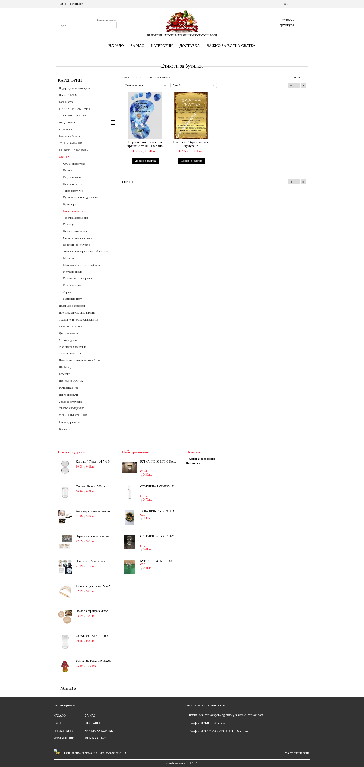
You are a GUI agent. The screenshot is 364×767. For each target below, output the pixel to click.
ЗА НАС (90, 715)
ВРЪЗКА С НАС (95, 738)
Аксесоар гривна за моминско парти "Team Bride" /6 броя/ (95, 511)
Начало (116, 45)
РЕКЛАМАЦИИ (64, 738)
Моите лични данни (297, 753)
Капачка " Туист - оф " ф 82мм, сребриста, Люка (95, 461)
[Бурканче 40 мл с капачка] (129, 567)
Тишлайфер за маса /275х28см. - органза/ (95, 586)
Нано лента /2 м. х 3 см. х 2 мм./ (95, 561)
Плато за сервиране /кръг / (93, 611)
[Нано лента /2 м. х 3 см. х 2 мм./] (65, 567)
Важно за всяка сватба (231, 45)
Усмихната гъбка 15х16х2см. (94, 660)
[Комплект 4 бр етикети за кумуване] (191, 115)
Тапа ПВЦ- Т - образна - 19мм (159, 511)
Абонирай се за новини (202, 458)
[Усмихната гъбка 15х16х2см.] (65, 666)
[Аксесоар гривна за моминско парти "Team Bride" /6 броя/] (65, 517)
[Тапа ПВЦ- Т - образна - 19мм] (129, 517)
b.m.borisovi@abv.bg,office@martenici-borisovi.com (231, 715)
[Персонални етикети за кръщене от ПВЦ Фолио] (145, 115)
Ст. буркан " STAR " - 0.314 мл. (95, 635)
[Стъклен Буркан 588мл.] (65, 492)
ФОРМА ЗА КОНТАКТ (100, 730)
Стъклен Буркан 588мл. (91, 486)
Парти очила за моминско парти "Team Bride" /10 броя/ (95, 536)
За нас (137, 45)
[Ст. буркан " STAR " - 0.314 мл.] (65, 641)
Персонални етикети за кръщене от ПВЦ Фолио (145, 144)
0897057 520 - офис (213, 723)
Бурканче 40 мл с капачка (159, 561)
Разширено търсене (107, 20)
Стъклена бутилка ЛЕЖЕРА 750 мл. (159, 486)
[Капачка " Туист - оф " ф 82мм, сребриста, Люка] (65, 467)
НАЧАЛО (60, 715)
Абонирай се (68, 688)
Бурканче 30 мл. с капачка (159, 461)
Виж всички (193, 462)
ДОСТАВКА (189, 45)
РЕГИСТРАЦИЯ (64, 730)
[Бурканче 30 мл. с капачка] (129, 467)
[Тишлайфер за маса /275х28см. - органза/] (65, 591)
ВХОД (57, 723)
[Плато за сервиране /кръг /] (65, 616)
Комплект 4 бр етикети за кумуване (191, 144)
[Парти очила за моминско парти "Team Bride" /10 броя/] (65, 542)
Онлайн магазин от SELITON (182, 763)
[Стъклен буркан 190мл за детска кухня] (129, 542)
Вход (63, 3)
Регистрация (76, 3)
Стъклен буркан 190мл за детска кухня (159, 536)
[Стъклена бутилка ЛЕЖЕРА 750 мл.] (129, 492)
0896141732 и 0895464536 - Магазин (224, 731)
